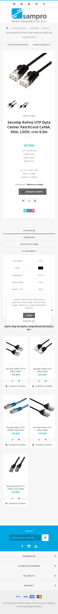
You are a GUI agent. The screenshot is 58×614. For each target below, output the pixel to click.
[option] (11, 106)
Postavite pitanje (29, 244)
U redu (29, 315)
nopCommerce (35, 606)
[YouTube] (36, 546)
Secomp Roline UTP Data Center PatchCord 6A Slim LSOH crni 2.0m (42, 372)
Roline (33, 115)
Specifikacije (29, 230)
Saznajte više (29, 320)
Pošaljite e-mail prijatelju (34, 200)
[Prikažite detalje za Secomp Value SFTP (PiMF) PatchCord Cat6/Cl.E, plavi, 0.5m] (15, 407)
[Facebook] (22, 546)
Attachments (29, 251)
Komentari (29, 237)
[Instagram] (29, 546)
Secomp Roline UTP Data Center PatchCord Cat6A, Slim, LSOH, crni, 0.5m (42, 431)
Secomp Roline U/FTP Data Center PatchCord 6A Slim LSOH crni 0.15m (16, 372)
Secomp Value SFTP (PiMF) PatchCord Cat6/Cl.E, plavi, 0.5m (15, 430)
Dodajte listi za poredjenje (29, 200)
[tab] (29, 230)
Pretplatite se (45, 537)
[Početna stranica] (7, 28)
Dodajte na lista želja (23, 200)
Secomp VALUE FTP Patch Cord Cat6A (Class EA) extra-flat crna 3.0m (15, 490)
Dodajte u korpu (34, 191)
